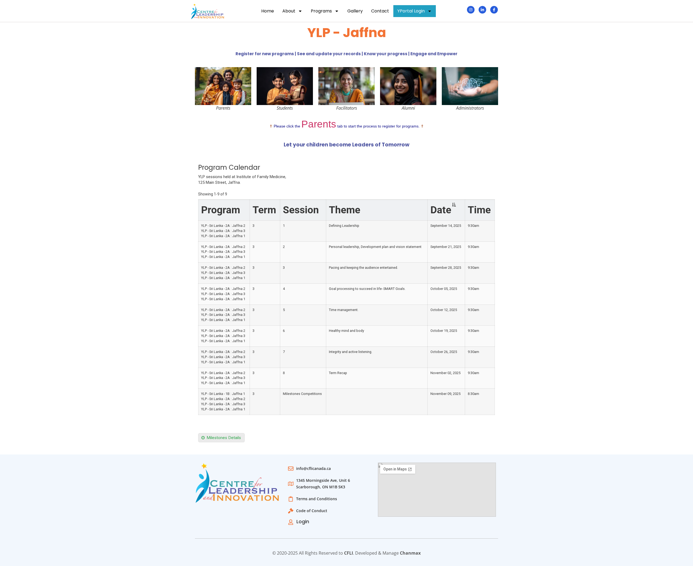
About (288, 11)
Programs (321, 11)
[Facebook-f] (494, 10)
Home (267, 11)
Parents (318, 124)
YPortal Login (411, 11)
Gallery (355, 11)
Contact (380, 11)
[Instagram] (471, 10)
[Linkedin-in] (482, 10)
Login (302, 521)
